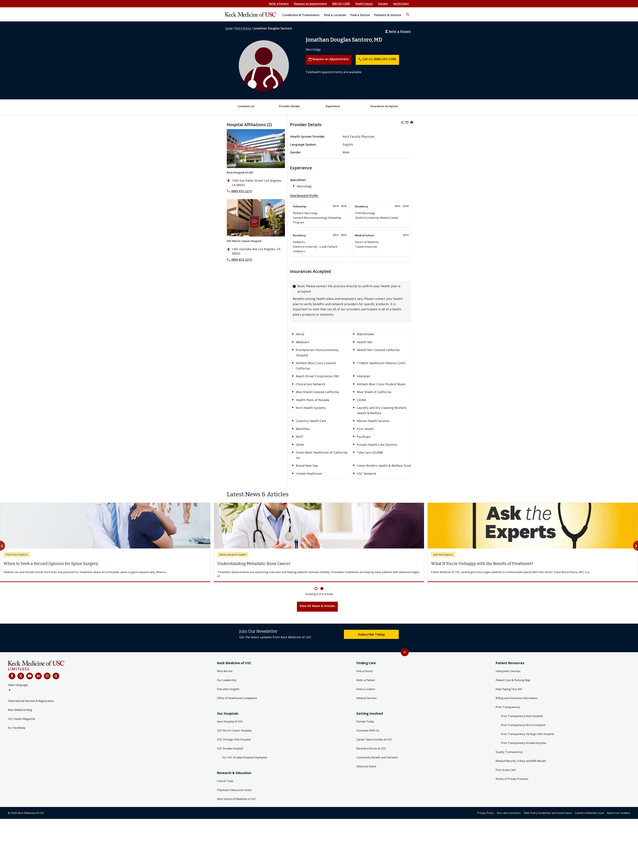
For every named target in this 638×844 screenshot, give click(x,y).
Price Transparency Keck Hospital (522, 712)
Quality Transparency (509, 748)
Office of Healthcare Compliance (237, 694)
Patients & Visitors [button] (387, 15)
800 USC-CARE (341, 3)
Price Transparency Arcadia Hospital (523, 739)
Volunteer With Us (367, 726)
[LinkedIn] (38, 672)
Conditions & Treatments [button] (300, 15)
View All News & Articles (317, 602)
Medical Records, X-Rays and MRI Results (521, 757)
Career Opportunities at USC (374, 735)
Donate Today (365, 717)
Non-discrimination (509, 809)
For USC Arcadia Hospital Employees (244, 753)
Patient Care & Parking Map (513, 676)
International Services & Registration (31, 697)
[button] (407, 12)
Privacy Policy (485, 809)
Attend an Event (366, 762)
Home (229, 28)
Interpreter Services (508, 667)
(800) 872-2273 (241, 191)
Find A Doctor (243, 28)
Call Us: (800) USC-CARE (377, 59)
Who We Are (224, 667)
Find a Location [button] (335, 15)
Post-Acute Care (506, 766)
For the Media (16, 724)
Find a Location (365, 685)
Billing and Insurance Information (517, 694)
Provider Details (289, 106)
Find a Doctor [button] (360, 15)
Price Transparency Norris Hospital (523, 721)
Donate (383, 3)
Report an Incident (618, 809)
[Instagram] (47, 672)
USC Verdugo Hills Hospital (234, 735)
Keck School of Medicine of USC (236, 795)
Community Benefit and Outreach (377, 753)
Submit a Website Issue (589, 809)
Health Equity (364, 3)
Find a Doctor (364, 667)
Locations (246, 106)
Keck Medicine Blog (20, 706)
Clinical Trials (225, 777)
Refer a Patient (279, 3)
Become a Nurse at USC (371, 744)
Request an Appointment (310, 3)
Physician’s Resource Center (234, 786)
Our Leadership (226, 676)
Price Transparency (508, 703)
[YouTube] (30, 672)
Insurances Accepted (384, 106)
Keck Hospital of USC (240, 172)
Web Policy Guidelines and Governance (548, 809)
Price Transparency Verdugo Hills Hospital (527, 730)
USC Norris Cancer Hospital (244, 241)
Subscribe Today (371, 630)
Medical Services (366, 694)
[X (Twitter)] (21, 672)
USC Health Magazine (21, 715)
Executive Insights (228, 685)
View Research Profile (304, 195)
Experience (333, 106)
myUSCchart (401, 3)
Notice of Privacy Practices (512, 775)
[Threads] (56, 672)
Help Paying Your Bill (509, 685)
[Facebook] (12, 672)
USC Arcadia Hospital (230, 744)
